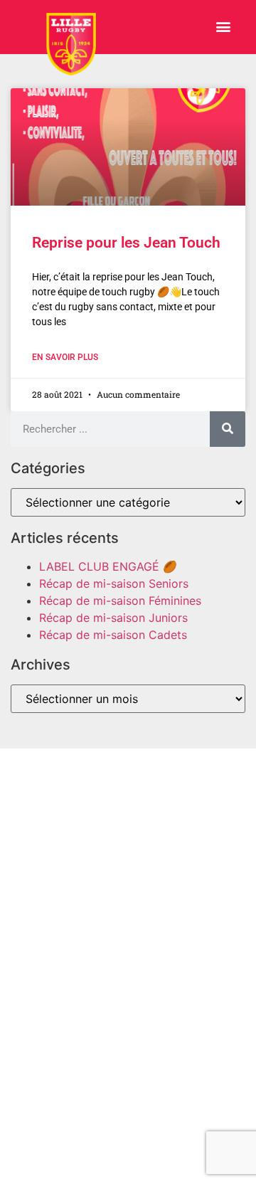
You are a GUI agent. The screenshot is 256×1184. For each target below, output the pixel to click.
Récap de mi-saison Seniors (113, 583)
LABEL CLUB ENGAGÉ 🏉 (108, 566)
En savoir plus (65, 357)
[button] (223, 26)
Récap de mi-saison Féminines (120, 600)
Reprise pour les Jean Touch (126, 242)
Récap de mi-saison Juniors (113, 617)
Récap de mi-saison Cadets (113, 635)
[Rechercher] (227, 429)
